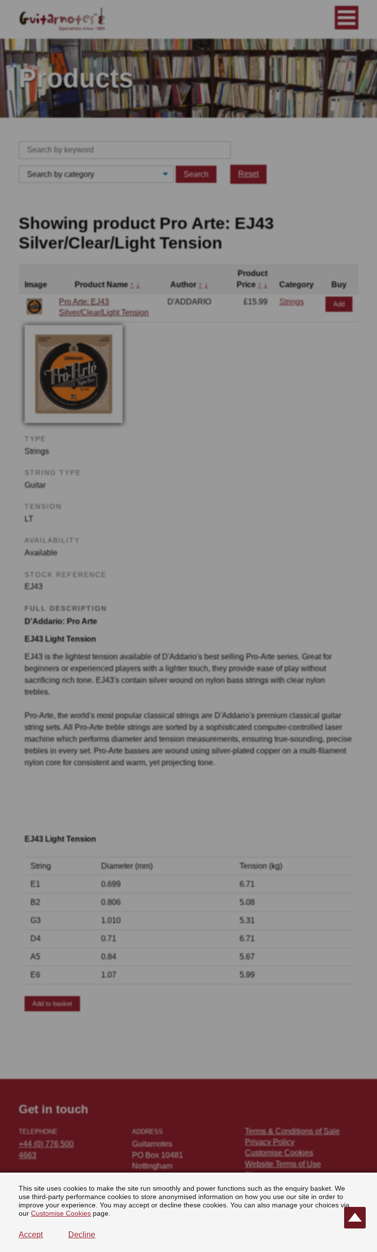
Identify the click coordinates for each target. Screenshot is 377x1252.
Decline (81, 1234)
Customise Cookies (61, 1213)
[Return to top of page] (355, 1217)
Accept (31, 1234)
